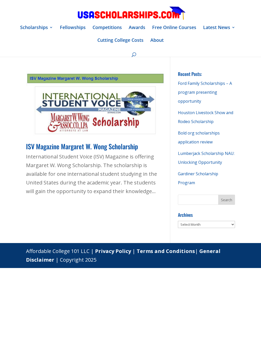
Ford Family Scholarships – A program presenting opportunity (205, 92)
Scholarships (34, 27)
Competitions (107, 27)
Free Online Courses (174, 27)
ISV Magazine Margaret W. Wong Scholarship (82, 146)
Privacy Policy (113, 251)
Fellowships (73, 27)
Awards (137, 27)
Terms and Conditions (166, 251)
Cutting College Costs (120, 40)
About (157, 40)
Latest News (216, 27)
